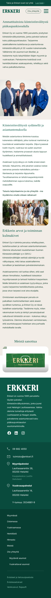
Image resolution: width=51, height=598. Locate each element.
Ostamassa (12, 521)
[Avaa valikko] (46, 11)
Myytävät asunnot (17, 558)
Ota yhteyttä (33, 11)
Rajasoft (22, 587)
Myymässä (12, 515)
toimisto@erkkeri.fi (23, 456)
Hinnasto (11, 539)
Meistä (10, 545)
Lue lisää (39, 3)
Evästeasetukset (14, 582)
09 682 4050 (19, 448)
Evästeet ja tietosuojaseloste (20, 577)
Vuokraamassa (14, 527)
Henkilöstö (12, 533)
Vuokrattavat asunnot (19, 564)
